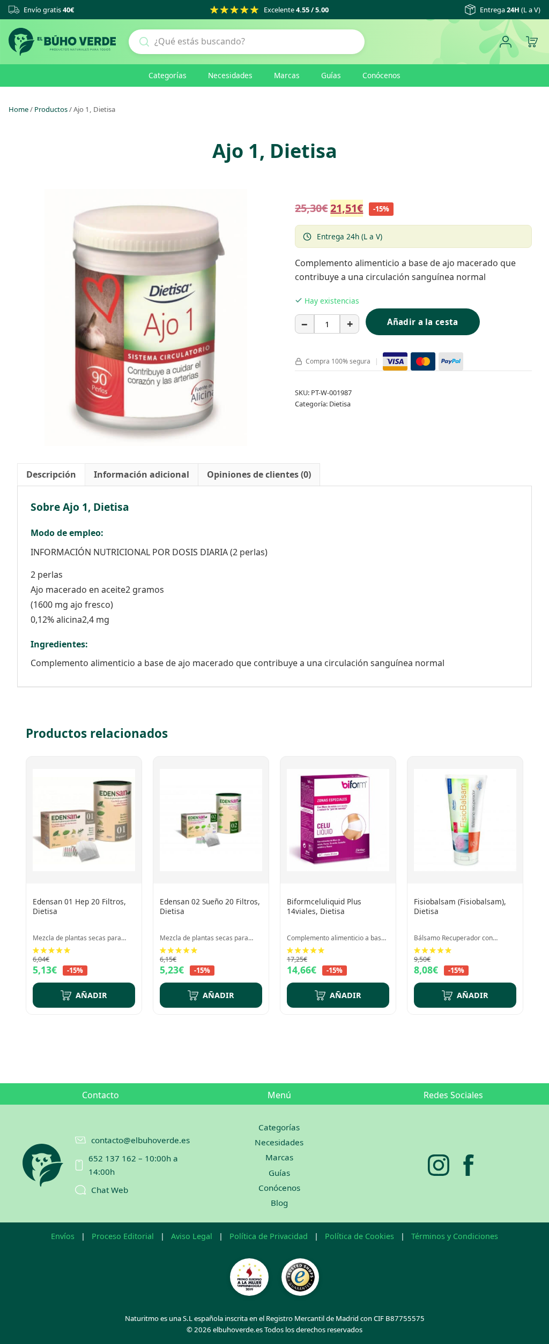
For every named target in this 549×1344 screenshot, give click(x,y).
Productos (51, 109)
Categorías (168, 75)
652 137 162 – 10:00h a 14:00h (133, 1164)
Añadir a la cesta (422, 321)
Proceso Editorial (123, 1236)
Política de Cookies (359, 1236)
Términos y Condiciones (454, 1236)
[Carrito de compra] (531, 42)
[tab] (51, 475)
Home (18, 109)
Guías (331, 75)
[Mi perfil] (505, 42)
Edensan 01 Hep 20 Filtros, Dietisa (79, 906)
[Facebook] (468, 1165)
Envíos (63, 1236)
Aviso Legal (191, 1236)
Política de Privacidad (268, 1236)
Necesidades (230, 75)
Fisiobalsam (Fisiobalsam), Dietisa (460, 906)
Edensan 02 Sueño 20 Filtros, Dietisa (210, 906)
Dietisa (340, 404)
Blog (279, 1202)
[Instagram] (438, 1165)
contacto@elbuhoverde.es (135, 1140)
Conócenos (381, 75)
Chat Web (109, 1189)
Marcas (287, 75)
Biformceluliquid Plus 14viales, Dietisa (324, 906)
